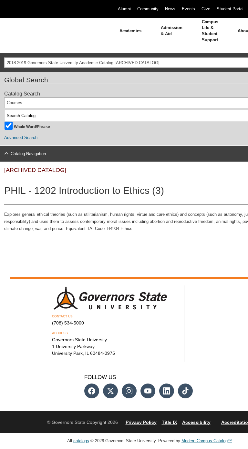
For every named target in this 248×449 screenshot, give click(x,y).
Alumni (124, 8)
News (170, 8)
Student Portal (230, 8)
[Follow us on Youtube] (147, 391)
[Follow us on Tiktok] (185, 391)
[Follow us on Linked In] (166, 391)
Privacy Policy (141, 422)
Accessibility (196, 422)
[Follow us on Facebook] (91, 391)
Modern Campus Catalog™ (206, 440)
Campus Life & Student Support (210, 30)
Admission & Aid (171, 30)
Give (206, 8)
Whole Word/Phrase (32, 126)
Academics (130, 30)
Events (188, 8)
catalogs (81, 440)
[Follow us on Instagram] (129, 391)
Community (148, 8)
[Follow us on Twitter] (110, 391)
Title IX (169, 422)
